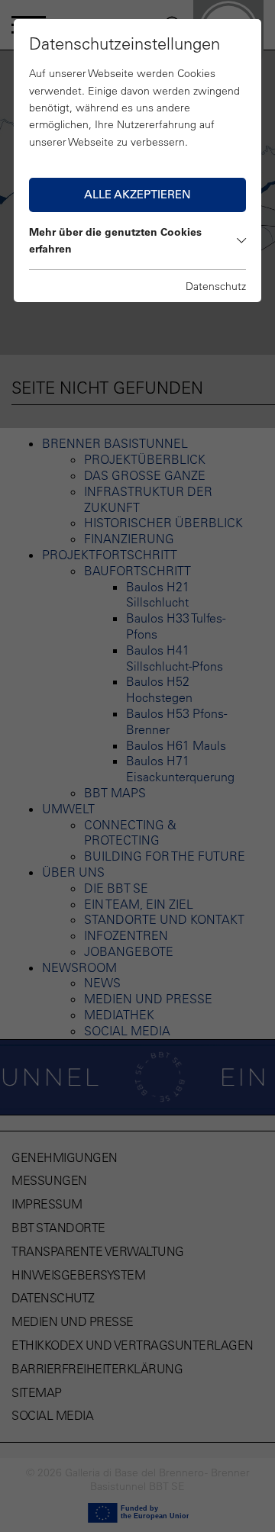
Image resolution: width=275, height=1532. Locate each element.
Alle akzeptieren (137, 194)
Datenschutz (216, 286)
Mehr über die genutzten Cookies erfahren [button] (115, 240)
